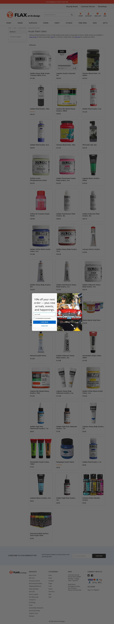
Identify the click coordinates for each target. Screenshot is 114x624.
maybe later (44, 325)
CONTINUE (44, 322)
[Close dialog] (80, 295)
